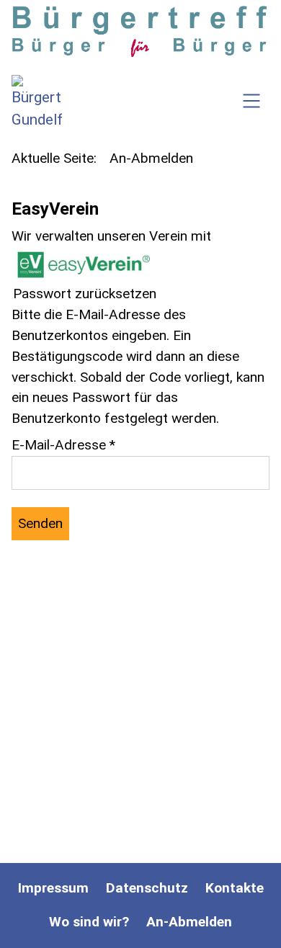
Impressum (53, 888)
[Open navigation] (251, 103)
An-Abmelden (189, 921)
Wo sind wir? (89, 921)
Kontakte (234, 888)
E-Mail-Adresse (63, 445)
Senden (40, 523)
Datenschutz (147, 888)
